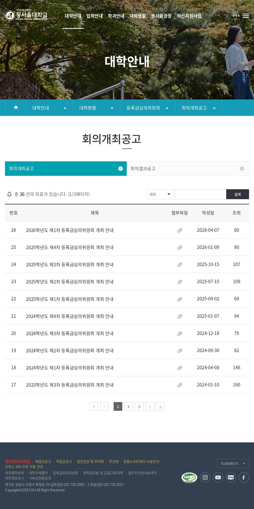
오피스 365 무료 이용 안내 (24, 466)
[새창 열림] (205, 477)
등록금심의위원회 (143, 107)
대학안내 (40, 107)
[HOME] (15, 107)
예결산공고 (43, 461)
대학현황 (87, 107)
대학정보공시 (14, 477)
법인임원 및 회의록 (90, 461)
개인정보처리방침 (17, 461)
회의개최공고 (194, 107)
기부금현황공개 (40, 477)
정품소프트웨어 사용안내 (141, 461)
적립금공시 (64, 461)
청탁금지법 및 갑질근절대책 (103, 472)
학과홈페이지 (230, 463)
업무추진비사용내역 (142, 472)
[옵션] (236, 15)
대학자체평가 (38, 472)
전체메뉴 (246, 15)
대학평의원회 (14, 472)
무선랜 (113, 461)
